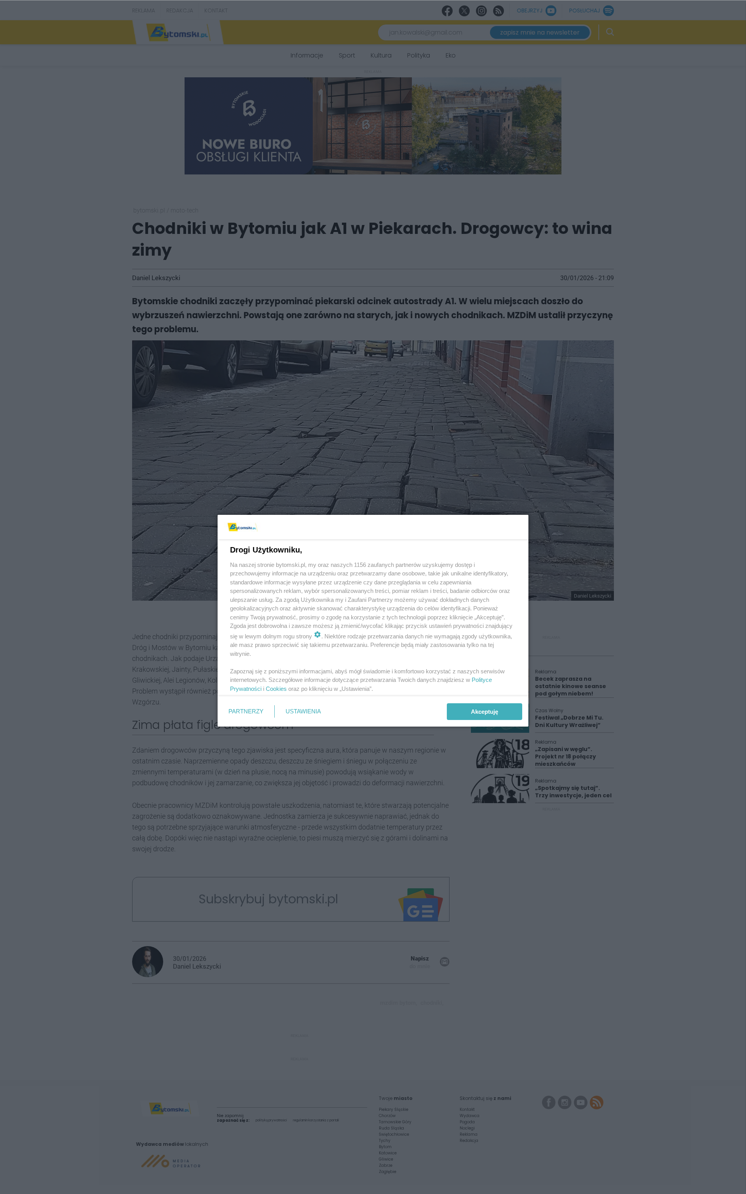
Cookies (276, 688)
